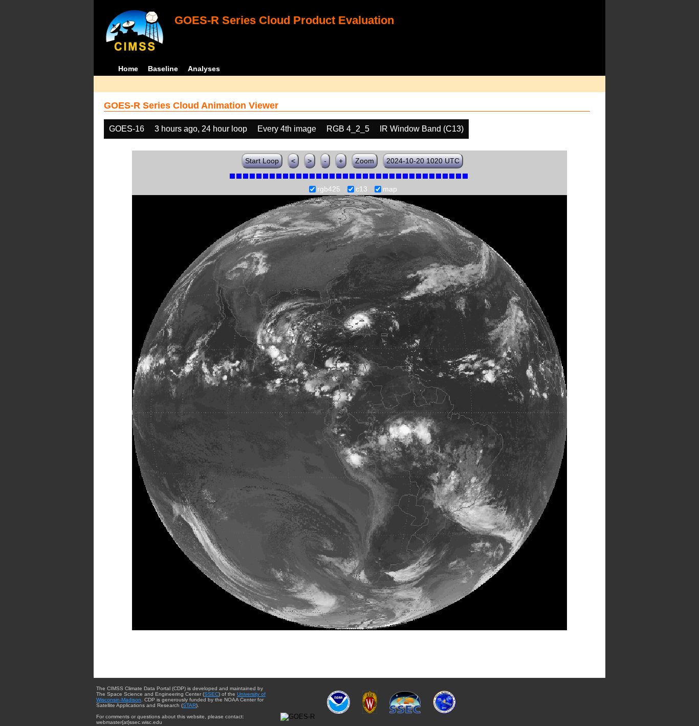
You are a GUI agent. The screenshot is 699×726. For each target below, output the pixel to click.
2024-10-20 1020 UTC (423, 161)
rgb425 (328, 189)
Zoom (364, 161)
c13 (361, 189)
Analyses (204, 69)
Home (128, 69)
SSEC (211, 694)
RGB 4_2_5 (347, 128)
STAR (189, 705)
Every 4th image (286, 128)
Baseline (163, 69)
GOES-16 (126, 128)
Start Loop (262, 161)
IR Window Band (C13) (422, 128)
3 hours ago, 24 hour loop (201, 128)
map (390, 189)
